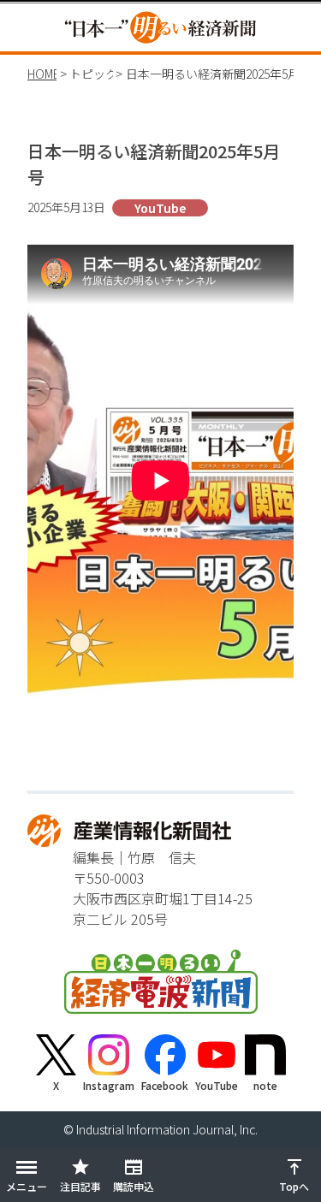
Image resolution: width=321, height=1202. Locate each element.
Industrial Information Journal (155, 1129)
